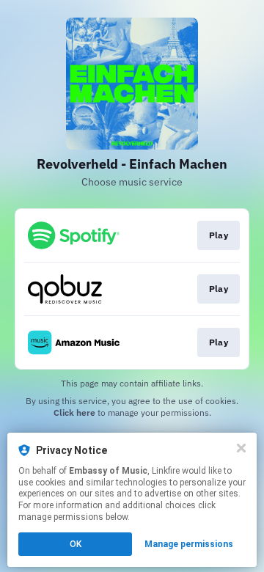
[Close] (241, 448)
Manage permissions (188, 544)
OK (75, 544)
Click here (74, 412)
